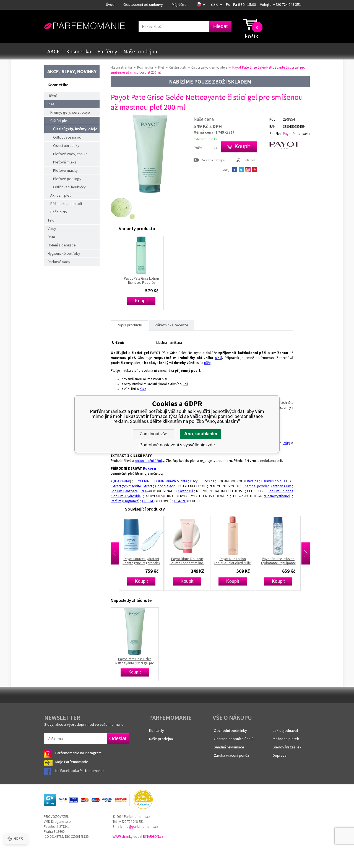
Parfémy (107, 51)
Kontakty (156, 730)
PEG (144, 491)
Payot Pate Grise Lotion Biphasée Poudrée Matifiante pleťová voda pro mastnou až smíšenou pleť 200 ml (141, 280)
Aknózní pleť (60, 195)
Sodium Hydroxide (126, 496)
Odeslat (117, 738)
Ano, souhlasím (200, 433)
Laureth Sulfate (176, 481)
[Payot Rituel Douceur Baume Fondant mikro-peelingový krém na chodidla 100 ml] (170, 535)
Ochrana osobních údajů (234, 738)
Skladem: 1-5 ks (205, 139)
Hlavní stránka (121, 67)
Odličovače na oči (67, 137)
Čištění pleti (59, 120)
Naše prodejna (140, 51)
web (306, 133)
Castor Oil (185, 491)
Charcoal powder (256, 486)
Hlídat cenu (250, 160)
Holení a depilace (62, 245)
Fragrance (130, 501)
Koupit (141, 300)
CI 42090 (180, 501)
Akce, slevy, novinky (72, 71)
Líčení (52, 95)
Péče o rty (58, 211)
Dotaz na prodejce (213, 160)
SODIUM (159, 481)
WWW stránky (122, 836)
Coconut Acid (165, 486)
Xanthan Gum (280, 486)
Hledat (220, 26)
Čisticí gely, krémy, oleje (75, 128)
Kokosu (149, 468)
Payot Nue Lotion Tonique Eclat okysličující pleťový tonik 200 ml (215, 561)
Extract (116, 486)
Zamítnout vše (153, 433)
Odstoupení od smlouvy (143, 4)
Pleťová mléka (65, 162)
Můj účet (179, 4)
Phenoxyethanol (277, 496)
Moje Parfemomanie (72, 761)
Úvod (110, 4)
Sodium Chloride (280, 491)
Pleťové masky (65, 170)
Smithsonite (132, 486)
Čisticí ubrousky (66, 145)
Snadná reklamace (229, 747)
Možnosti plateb (286, 738)
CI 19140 (148, 501)
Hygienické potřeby (64, 253)
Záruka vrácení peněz (231, 755)
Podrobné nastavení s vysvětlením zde (177, 445)
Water (125, 481)
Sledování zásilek (287, 747)
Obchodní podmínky (230, 730)
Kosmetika (78, 51)
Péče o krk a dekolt (66, 203)
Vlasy (52, 228)
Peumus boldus (273, 481)
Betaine (252, 481)
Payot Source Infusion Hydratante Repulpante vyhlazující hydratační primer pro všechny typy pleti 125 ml (261, 561)
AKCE (53, 51)
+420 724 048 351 (287, 4)
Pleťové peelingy (67, 178)
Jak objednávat (285, 730)
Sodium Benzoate (124, 491)
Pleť (51, 104)
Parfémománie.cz (84, 26)
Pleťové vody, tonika (70, 153)
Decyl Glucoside (202, 481)
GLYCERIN (141, 481)
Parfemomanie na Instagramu (79, 752)
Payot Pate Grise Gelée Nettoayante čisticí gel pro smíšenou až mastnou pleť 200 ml (135, 661)
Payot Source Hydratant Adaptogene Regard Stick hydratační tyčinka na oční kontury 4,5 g (124, 561)
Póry (286, 443)
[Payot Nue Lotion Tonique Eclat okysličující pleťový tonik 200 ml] (215, 535)
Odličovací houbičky (69, 186)
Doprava (280, 755)
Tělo (51, 220)
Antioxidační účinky (149, 460)
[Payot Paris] (289, 145)
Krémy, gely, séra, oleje (70, 112)
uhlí (218, 357)
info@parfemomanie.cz (140, 826)
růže (207, 362)
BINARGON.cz (153, 836)
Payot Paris (291, 133)
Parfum (116, 501)
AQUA (115, 481)
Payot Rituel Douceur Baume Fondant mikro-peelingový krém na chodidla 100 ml (169, 561)
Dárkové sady (59, 261)
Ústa (51, 236)
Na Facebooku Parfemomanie (80, 770)
